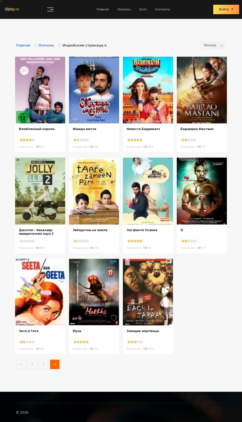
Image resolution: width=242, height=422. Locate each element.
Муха (77, 331)
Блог (143, 9)
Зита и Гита (28, 331)
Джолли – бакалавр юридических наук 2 (36, 231)
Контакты (162, 9)
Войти (224, 9)
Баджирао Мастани (197, 129)
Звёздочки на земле (90, 230)
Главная (102, 9)
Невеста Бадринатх (143, 129)
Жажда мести (84, 129)
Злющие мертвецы (143, 331)
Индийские (26, 146)
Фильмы (124, 9)
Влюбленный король (37, 129)
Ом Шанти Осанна (142, 230)
